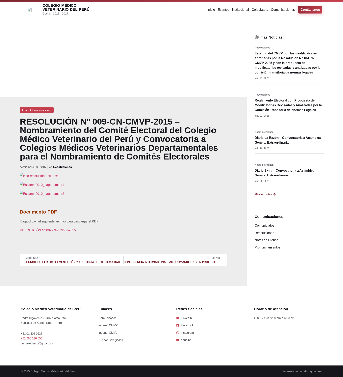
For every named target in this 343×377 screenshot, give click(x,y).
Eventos (223, 9)
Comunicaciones (283, 9)
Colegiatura (260, 9)
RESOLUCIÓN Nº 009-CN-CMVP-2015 (48, 230)
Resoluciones (62, 166)
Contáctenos (310, 9)
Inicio (211, 9)
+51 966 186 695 (31, 338)
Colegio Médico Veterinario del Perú (66, 7)
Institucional (240, 9)
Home (25, 110)
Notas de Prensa (264, 132)
